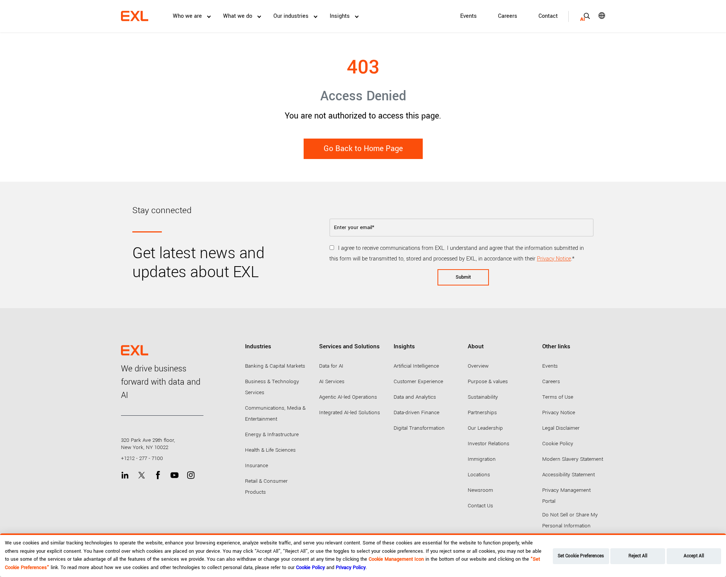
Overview (478, 366)
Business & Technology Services (272, 387)
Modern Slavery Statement (572, 459)
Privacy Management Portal (566, 496)
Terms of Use (557, 397)
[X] (142, 475)
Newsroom (480, 490)
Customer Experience (418, 381)
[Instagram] (191, 475)
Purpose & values (488, 381)
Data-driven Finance (416, 412)
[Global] (596, 15)
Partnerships (482, 412)
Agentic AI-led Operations (348, 397)
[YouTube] (174, 475)
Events (468, 16)
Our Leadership (485, 428)
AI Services (331, 381)
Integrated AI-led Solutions (349, 412)
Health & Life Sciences (270, 450)
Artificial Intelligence (416, 366)
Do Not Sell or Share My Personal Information (570, 520)
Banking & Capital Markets (275, 366)
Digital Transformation (419, 428)
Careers (507, 16)
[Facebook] (158, 475)
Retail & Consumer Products (266, 486)
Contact (548, 16)
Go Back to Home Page (363, 148)
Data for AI (331, 366)
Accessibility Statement (568, 474)
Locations (479, 474)
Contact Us (480, 505)
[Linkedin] (125, 475)
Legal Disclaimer (561, 428)
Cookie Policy (557, 443)
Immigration (482, 459)
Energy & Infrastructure (272, 434)
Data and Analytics (415, 397)
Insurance (256, 465)
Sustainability (483, 397)
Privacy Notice (554, 259)
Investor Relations (488, 443)
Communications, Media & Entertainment (275, 413)
